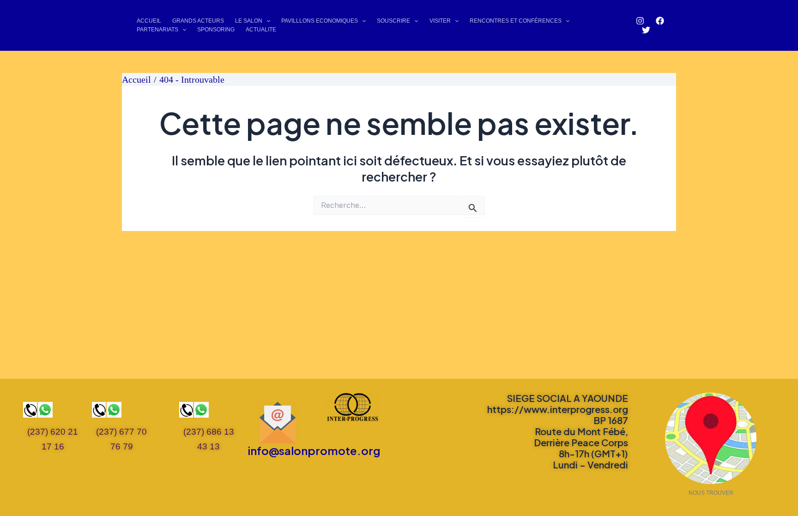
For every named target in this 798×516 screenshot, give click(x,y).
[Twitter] (646, 30)
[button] (266, 21)
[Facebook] (660, 21)
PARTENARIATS (157, 29)
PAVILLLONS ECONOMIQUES (319, 21)
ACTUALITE (261, 29)
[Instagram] (640, 21)
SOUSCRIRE (393, 21)
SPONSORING (216, 29)
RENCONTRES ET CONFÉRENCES (516, 21)
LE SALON (248, 21)
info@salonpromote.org (314, 450)
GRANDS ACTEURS (198, 21)
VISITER (440, 21)
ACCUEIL (149, 21)
